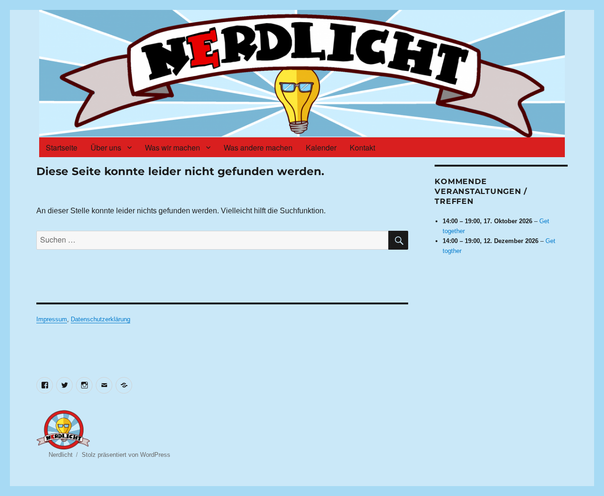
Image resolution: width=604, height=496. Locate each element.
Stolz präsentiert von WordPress (126, 454)
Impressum (51, 319)
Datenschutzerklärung (100, 319)
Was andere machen (258, 147)
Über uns (106, 147)
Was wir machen (172, 147)
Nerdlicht (61, 454)
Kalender (321, 147)
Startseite (61, 147)
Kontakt (362, 147)
